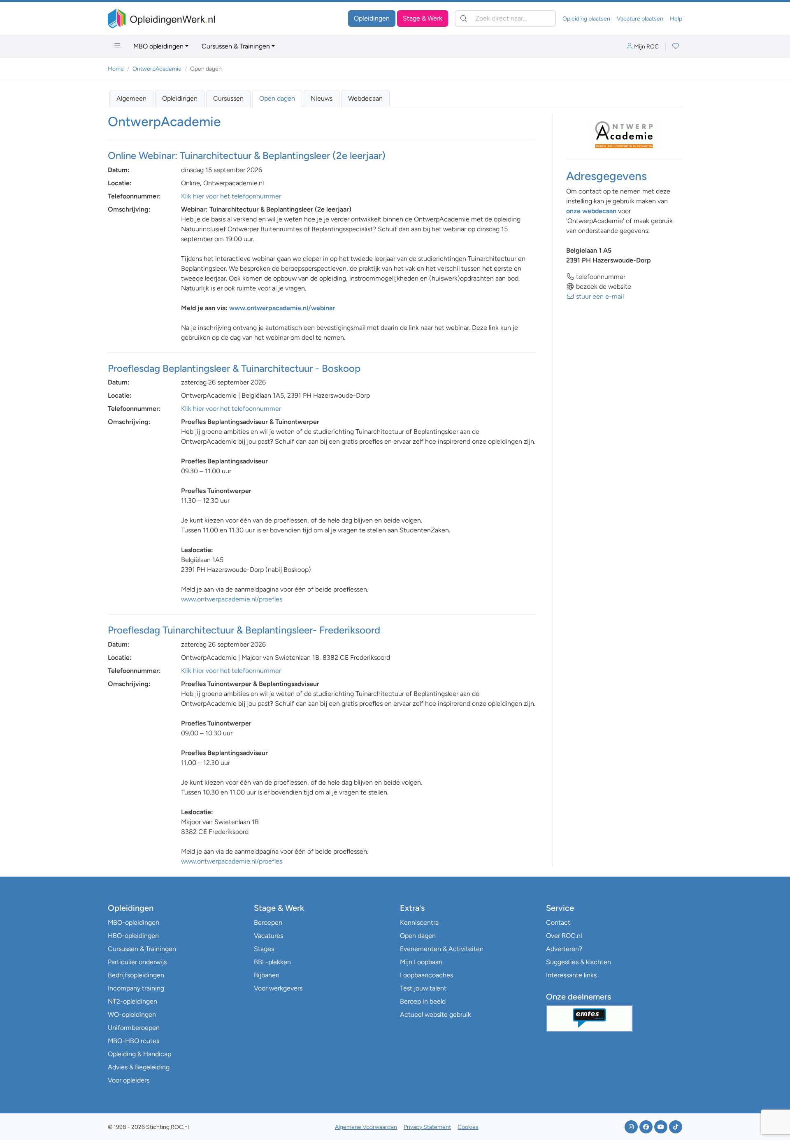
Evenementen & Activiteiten (441, 949)
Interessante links (571, 975)
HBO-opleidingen (133, 936)
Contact (558, 922)
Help (676, 18)
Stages (264, 949)
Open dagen (277, 98)
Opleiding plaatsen (586, 18)
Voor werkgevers (278, 988)
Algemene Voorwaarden (366, 1127)
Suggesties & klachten (578, 962)
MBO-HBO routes (133, 1041)
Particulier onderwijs (137, 962)
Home (116, 68)
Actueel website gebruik (435, 1014)
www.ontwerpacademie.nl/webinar (282, 308)
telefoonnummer (599, 277)
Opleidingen (372, 18)
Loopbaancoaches (426, 975)
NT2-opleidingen (132, 1001)
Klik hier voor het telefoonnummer (231, 196)
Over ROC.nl (564, 936)
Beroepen (268, 922)
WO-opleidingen (132, 1014)
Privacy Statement (427, 1127)
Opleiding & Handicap (139, 1054)
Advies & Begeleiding (139, 1067)
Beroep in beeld (423, 1001)
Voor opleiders (128, 1080)
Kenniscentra (419, 922)
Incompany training (136, 988)
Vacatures (268, 936)
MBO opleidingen (158, 46)
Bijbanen (266, 975)
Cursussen (228, 98)
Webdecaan (365, 98)
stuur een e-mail (599, 296)
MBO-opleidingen (133, 922)
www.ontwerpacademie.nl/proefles (231, 599)
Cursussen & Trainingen (236, 46)
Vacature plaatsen (640, 18)
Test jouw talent (423, 988)
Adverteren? (564, 949)
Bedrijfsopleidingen (136, 975)
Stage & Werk (422, 18)
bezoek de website (602, 286)
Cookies (468, 1127)
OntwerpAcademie (156, 68)
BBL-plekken (272, 962)
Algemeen (131, 98)
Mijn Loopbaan (421, 962)
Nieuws (321, 98)
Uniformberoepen (134, 1028)
